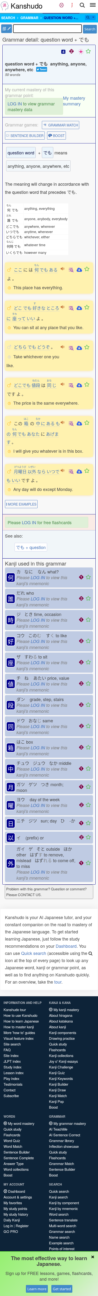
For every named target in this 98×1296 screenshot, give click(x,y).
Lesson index (14, 1072)
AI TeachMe (58, 1129)
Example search (61, 1242)
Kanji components (62, 1032)
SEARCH (8, 17)
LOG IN (15, 103)
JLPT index (12, 1061)
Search (89, 29)
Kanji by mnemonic (63, 1208)
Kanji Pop (56, 1101)
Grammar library (61, 1140)
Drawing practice (62, 1038)
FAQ (7, 1049)
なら (41, 471)
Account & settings (18, 1196)
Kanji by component (64, 1202)
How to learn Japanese (21, 1021)
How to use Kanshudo (20, 1015)
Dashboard (66, 946)
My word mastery (20, 1123)
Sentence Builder (17, 1151)
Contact (9, 1089)
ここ (18, 270)
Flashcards (57, 1049)
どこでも (22, 385)
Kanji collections (61, 1055)
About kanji (57, 1026)
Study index (12, 1066)
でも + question (31, 547)
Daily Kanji (12, 1219)
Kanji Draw (57, 1089)
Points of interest (61, 1248)
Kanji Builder (58, 1084)
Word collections (16, 1169)
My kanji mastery (66, 1009)
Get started (62, 1288)
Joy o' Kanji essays (63, 1061)
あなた (33, 434)
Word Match (13, 1146)
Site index (11, 1055)
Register (22, 1225)
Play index (11, 1078)
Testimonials (13, 1084)
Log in (8, 1225)
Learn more (36, 1288)
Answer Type (14, 1163)
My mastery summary (74, 101)
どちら (20, 347)
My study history (16, 1214)
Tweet (42, 69)
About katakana (61, 1021)
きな (39, 308)
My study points (15, 1208)
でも (41, 270)
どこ (18, 308)
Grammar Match (61, 1163)
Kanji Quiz (57, 1072)
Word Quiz (12, 1140)
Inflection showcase (64, 1146)
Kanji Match (58, 1095)
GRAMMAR (29, 17)
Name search (59, 1237)
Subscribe (11, 1095)
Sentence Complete (19, 1157)
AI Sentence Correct (64, 1134)
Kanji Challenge (61, 1066)
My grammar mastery (69, 1123)
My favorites (13, 1202)
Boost (53, 1107)
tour (57, 982)
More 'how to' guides (19, 1032)
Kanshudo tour (15, 1009)
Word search (59, 1214)
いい (31, 318)
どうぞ (43, 347)
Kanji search (58, 1196)
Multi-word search (62, 1225)
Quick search (33, 953)
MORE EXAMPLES (21, 504)
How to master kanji (19, 1026)
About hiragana (60, 1015)
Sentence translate (63, 1219)
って (19, 318)
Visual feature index (19, 1038)
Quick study (58, 1043)
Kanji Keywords (61, 1078)
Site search (12, 1043)
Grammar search (62, 1231)
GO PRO (11, 1231)
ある (53, 270)
